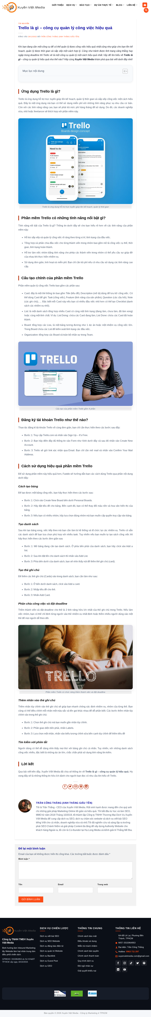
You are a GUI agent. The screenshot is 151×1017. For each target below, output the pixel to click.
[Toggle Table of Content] (123, 71)
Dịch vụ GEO (46, 966)
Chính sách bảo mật (87, 936)
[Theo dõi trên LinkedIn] (118, 969)
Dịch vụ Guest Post (49, 961)
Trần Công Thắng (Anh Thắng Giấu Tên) (60, 36)
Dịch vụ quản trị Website (51, 951)
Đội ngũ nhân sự (85, 966)
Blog (119, 5)
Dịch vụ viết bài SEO (49, 936)
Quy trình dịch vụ (86, 961)
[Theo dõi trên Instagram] (124, 963)
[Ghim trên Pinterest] (80, 786)
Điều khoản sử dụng (87, 941)
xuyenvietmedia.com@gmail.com (133, 956)
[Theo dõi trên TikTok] (131, 963)
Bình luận (23, 859)
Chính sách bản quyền (88, 951)
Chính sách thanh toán (88, 956)
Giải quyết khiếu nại (87, 971)
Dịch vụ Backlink (47, 956)
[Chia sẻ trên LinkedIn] (86, 786)
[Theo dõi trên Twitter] (137, 963)
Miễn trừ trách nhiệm (87, 946)
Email (60, 884)
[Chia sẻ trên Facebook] (65, 786)
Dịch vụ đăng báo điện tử (51, 946)
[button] (144, 5)
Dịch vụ (70, 5)
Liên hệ (131, 5)
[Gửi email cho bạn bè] (75, 786)
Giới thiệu (58, 5)
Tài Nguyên (23, 23)
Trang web (102, 884)
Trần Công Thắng (135, 947)
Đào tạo (85, 5)
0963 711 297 (132, 951)
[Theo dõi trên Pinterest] (144, 963)
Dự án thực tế (102, 5)
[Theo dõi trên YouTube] (124, 969)
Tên (20, 884)
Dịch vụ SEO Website (50, 941)
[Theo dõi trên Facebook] (118, 963)
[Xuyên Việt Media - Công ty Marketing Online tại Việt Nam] (23, 7)
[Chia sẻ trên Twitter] (70, 786)
